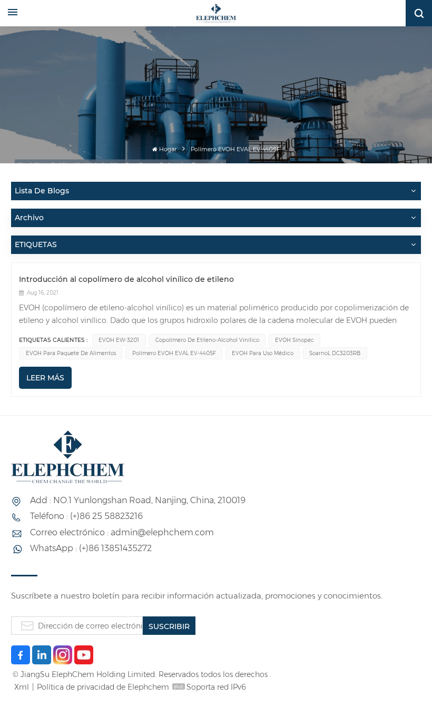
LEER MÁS (45, 377)
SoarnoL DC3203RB (334, 353)
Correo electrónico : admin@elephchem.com (122, 532)
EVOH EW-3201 (119, 340)
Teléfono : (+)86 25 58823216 (86, 516)
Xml (21, 687)
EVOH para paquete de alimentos (71, 353)
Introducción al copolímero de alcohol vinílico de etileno (126, 279)
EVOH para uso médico (262, 353)
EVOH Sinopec (294, 340)
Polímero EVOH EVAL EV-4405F (174, 353)
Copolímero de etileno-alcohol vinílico (207, 340)
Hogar (167, 149)
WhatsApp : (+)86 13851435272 (91, 548)
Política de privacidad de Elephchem (103, 687)
